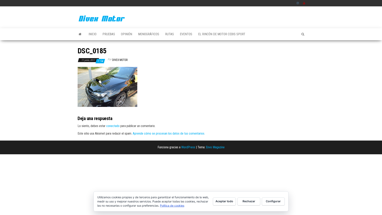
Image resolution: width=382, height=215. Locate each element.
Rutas (169, 34)
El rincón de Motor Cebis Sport (221, 34)
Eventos (186, 34)
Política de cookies (172, 205)
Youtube (304, 3)
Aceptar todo (224, 201)
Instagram (298, 3)
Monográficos (148, 34)
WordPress (188, 147)
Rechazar (249, 201)
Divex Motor (120, 60)
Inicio (92, 34)
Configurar (273, 201)
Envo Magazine (215, 147)
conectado (113, 126)
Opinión (126, 34)
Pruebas (108, 34)
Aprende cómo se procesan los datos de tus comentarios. (169, 133)
